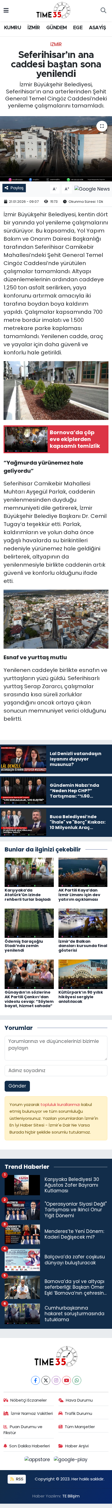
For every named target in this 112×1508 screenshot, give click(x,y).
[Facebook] (35, 1380)
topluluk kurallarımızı (61, 1104)
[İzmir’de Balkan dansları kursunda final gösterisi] (83, 923)
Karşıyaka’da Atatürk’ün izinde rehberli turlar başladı (28, 894)
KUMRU (12, 27)
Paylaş (17, 188)
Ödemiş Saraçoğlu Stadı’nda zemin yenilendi (24, 946)
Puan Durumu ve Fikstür (23, 1429)
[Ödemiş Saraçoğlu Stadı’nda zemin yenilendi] (29, 923)
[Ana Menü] (6, 10)
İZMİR (33, 27)
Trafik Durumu (78, 1413)
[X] (45, 1380)
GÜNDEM (56, 27)
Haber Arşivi (77, 1446)
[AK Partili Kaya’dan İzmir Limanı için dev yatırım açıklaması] (83, 872)
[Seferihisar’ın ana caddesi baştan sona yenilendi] (56, 148)
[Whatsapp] (76, 1380)
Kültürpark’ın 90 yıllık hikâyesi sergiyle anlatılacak (80, 997)
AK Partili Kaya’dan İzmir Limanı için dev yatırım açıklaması (79, 894)
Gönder (17, 1086)
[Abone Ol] (92, 188)
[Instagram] (56, 1380)
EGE (77, 27)
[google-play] (71, 1460)
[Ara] (103, 10)
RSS (19, 1479)
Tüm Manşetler (80, 1426)
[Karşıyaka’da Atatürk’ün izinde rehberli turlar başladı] (29, 872)
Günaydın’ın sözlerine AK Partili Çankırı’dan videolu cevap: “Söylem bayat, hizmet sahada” (29, 999)
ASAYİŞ (97, 27)
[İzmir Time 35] (53, 10)
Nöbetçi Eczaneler (28, 1400)
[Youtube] (66, 1380)
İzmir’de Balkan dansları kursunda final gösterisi (82, 946)
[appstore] (38, 1460)
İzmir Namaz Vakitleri (32, 1413)
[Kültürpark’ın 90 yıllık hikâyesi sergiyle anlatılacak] (83, 974)
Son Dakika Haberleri (29, 1446)
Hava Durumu (79, 1400)
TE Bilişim (71, 1496)
